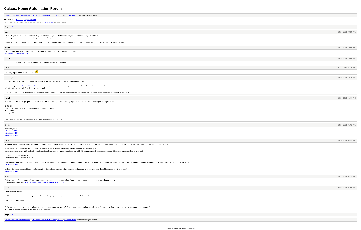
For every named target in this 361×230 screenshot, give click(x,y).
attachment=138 (11, 135)
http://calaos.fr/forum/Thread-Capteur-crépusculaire (37, 86)
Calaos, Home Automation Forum (33, 8)
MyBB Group (191, 228)
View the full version (47, 22)
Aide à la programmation (26, 19)
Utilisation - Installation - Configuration (47, 15)
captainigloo (10, 78)
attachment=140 (11, 171)
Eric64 (7, 32)
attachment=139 (11, 164)
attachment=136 (11, 131)
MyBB (176, 228)
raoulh (7, 48)
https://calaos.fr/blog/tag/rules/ (17, 53)
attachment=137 (11, 133)
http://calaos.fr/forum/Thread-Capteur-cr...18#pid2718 (43, 182)
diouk (7, 125)
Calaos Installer (70, 15)
